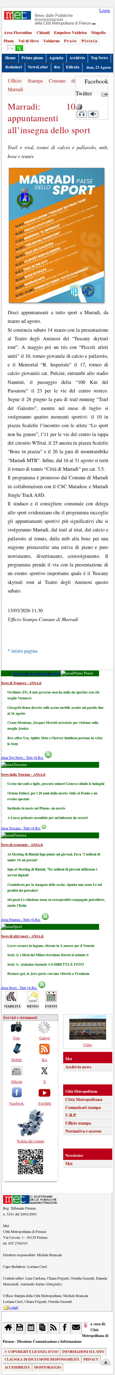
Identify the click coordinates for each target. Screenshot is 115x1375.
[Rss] (53, 1328)
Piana (9, 41)
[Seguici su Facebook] (65, 1328)
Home (10, 58)
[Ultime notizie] (31, 1328)
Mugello (98, 32)
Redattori (13, 67)
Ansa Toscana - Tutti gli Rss (21, 828)
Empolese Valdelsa (70, 32)
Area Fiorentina (18, 32)
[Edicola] (42, 1328)
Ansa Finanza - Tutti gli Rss (21, 919)
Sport (57, 673)
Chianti (43, 32)
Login (104, 10)
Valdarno (51, 41)
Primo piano (32, 58)
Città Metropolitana (83, 1099)
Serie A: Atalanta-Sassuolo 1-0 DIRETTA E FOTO (45, 964)
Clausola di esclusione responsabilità (42, 1359)
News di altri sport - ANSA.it (22, 936)
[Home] (8, 1328)
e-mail (13, 1307)
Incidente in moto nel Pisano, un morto (36, 808)
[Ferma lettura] (93, 114)
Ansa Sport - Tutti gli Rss (19, 987)
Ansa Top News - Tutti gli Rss (22, 757)
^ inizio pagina (22, 650)
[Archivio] (19, 1328)
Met (69, 1164)
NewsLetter (38, 67)
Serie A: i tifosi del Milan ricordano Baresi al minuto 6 (48, 954)
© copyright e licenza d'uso (31, 1351)
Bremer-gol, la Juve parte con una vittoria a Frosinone (48, 973)
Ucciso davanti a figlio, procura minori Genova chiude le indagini (55, 783)
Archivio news (78, 1067)
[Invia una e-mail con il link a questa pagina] (104, 93)
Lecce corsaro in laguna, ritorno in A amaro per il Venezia (50, 945)
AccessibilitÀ (17, 1367)
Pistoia (90, 41)
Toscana (36, 673)
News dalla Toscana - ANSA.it (23, 774)
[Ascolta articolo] (81, 114)
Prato (70, 41)
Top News (99, 58)
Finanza (47, 673)
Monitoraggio (47, 1367)
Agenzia (56, 58)
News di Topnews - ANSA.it (21, 683)
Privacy (90, 1359)
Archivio (77, 58)
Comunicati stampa (83, 1107)
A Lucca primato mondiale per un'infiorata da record (47, 817)
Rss (57, 67)
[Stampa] (79, 105)
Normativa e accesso (83, 1131)
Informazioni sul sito (83, 1351)
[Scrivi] (76, 1328)
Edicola (72, 67)
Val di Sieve (28, 41)
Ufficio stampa (78, 1123)
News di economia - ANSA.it (22, 844)
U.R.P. (70, 1115)
